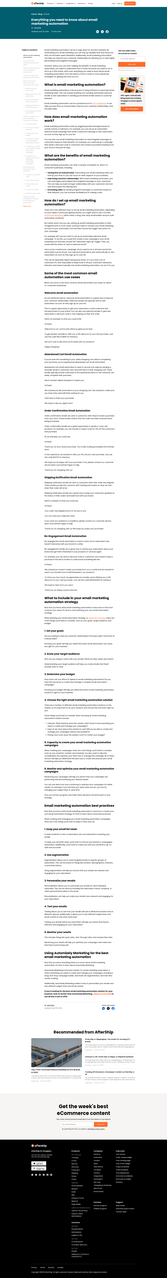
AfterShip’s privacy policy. (126, 70)
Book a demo (130, 3)
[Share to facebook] (107, 31)
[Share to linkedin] (97, 31)
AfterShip (37, 28)
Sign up (119, 3)
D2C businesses (99, 103)
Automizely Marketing (53, 215)
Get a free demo (131, 109)
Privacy (34, 1267)
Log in (113, 3)
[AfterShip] (38, 3)
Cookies (60, 1267)
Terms (42, 1267)
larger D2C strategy (97, 618)
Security (51, 1267)
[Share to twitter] (102, 31)
